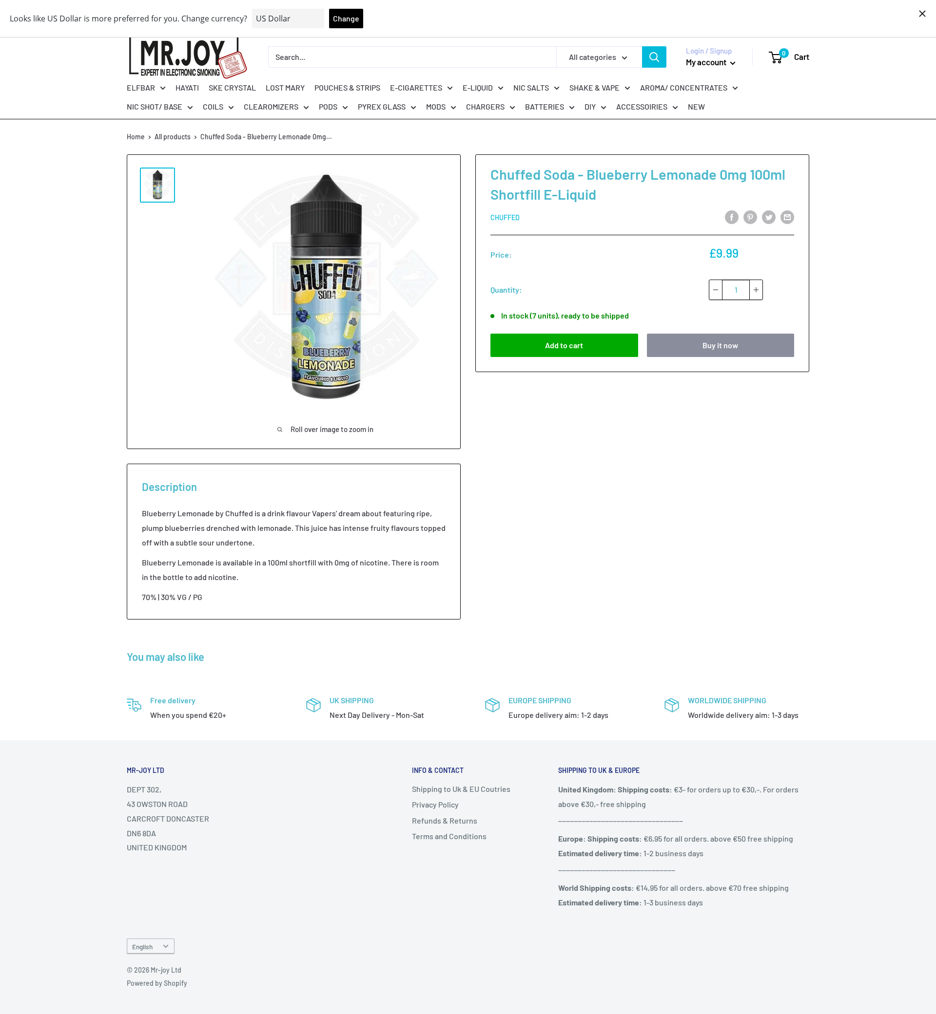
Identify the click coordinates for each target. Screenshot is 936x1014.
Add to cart (564, 345)
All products (173, 136)
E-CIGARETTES (416, 87)
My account (707, 62)
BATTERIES (544, 106)
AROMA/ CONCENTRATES (683, 87)
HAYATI (187, 87)
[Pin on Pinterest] (750, 216)
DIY (590, 106)
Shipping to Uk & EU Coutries (461, 788)
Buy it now (720, 345)
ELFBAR (141, 87)
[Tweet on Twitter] (769, 216)
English (142, 946)
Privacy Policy (435, 804)
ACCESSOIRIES (641, 106)
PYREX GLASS (382, 106)
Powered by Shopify (157, 983)
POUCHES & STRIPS (347, 87)
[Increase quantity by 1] (756, 290)
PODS (328, 106)
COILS (213, 106)
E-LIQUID (478, 87)
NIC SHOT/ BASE (154, 106)
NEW (696, 106)
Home (136, 136)
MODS (436, 106)
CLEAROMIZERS (271, 106)
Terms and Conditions (449, 836)
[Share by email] (787, 216)
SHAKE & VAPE (594, 87)
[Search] (654, 57)
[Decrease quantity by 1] (715, 290)
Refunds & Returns (444, 820)
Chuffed (505, 217)
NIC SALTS (531, 87)
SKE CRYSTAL (232, 87)
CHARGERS (485, 106)
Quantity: (506, 289)
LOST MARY (285, 87)
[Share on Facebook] (732, 216)
